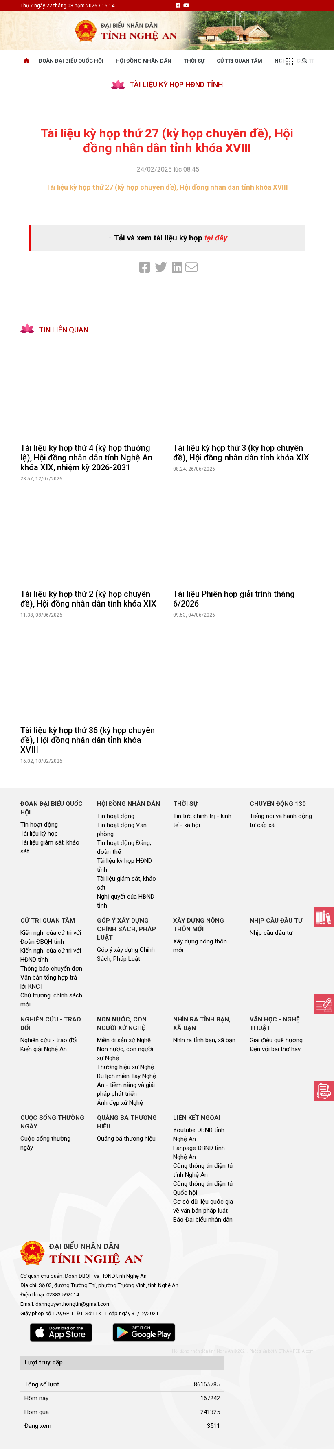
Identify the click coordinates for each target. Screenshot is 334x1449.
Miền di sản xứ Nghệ (124, 1040)
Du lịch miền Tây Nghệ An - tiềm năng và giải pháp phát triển (126, 1085)
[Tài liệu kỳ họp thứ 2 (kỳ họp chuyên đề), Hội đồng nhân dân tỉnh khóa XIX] (90, 536)
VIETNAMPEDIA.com (294, 1351)
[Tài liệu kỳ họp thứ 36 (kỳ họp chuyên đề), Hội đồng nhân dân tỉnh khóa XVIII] (90, 672)
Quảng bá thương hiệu (126, 1138)
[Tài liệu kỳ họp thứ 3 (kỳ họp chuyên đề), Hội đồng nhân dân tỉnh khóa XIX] (243, 389)
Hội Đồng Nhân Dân (143, 61)
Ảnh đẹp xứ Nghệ (120, 1102)
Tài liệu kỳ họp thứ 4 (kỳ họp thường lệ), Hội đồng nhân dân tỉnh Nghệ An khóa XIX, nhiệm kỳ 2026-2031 (86, 457)
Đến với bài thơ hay (275, 1049)
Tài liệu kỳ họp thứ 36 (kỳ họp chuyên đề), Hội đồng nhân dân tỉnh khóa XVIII (87, 740)
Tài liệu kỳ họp (39, 833)
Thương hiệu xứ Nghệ (125, 1067)
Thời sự (194, 61)
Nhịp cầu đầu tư (271, 932)
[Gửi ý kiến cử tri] (324, 917)
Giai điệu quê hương (276, 1040)
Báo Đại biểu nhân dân (203, 1219)
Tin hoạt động (39, 824)
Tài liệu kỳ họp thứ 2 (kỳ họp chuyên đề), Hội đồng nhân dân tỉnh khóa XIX (88, 599)
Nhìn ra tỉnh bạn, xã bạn (204, 1040)
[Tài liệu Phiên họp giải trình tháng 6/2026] (243, 536)
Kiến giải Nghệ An (43, 1049)
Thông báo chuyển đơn (51, 968)
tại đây (215, 237)
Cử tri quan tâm (239, 61)
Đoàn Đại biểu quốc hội (71, 61)
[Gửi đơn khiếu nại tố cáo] (324, 1091)
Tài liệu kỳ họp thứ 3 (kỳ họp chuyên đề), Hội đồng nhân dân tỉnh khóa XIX (241, 453)
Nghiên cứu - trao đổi (48, 1040)
